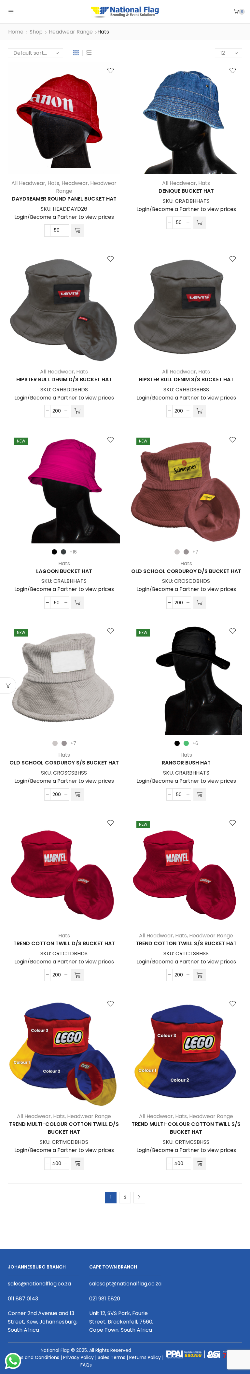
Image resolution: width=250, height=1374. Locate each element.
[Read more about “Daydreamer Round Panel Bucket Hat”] (77, 230)
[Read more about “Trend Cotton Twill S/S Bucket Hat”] (199, 975)
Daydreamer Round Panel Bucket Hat (64, 199)
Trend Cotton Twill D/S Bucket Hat (64, 943)
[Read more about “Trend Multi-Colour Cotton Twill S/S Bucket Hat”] (199, 1163)
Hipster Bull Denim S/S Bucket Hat (186, 379)
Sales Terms (111, 1357)
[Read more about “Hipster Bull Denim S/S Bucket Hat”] (199, 411)
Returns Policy (145, 1357)
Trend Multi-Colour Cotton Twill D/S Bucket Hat (64, 1128)
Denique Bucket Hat (186, 191)
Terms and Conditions (34, 1357)
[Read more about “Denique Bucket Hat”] (199, 223)
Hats (53, 183)
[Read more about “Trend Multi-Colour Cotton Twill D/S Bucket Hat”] (77, 1163)
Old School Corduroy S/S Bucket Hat (64, 762)
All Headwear (28, 183)
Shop (36, 31)
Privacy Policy (78, 1357)
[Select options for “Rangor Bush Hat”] (199, 794)
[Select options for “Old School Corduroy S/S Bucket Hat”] (77, 794)
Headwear (75, 183)
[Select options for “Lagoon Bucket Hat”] (77, 602)
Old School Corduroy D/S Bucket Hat (186, 571)
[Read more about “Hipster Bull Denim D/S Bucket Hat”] (77, 411)
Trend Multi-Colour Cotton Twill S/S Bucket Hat (186, 1128)
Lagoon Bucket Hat (64, 571)
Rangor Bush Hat (186, 762)
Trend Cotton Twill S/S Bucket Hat (186, 943)
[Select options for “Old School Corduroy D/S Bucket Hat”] (199, 602)
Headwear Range (71, 31)
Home (15, 31)
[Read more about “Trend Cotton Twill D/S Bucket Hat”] (77, 975)
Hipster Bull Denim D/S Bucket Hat (64, 379)
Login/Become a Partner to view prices (64, 217)
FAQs (86, 1365)
